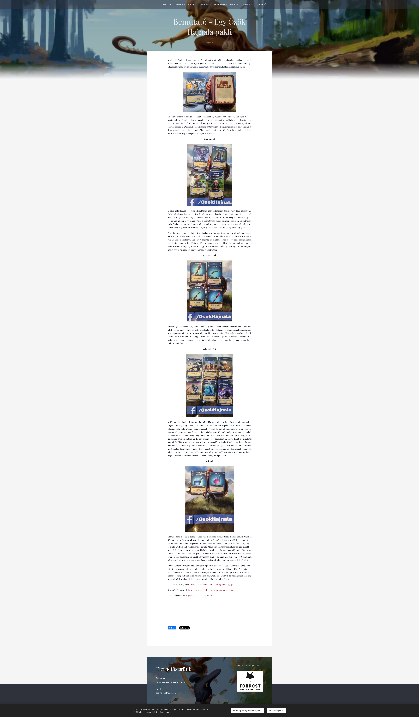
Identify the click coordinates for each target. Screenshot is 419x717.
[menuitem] (167, 4)
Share (173, 628)
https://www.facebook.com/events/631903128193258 (210, 584)
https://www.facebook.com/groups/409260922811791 (211, 590)
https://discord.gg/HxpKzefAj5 (199, 595)
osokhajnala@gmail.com (166, 693)
